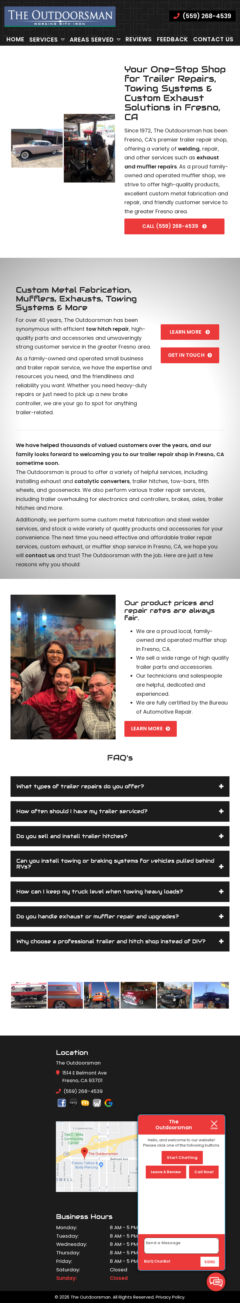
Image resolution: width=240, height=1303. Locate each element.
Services (43, 39)
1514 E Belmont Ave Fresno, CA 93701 (84, 1076)
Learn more (186, 331)
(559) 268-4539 (206, 16)
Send (209, 1262)
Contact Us (213, 39)
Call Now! (204, 1172)
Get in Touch (186, 355)
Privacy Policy (170, 1297)
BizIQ (148, 1261)
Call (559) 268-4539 (170, 226)
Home (15, 39)
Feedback (172, 39)
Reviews (139, 39)
